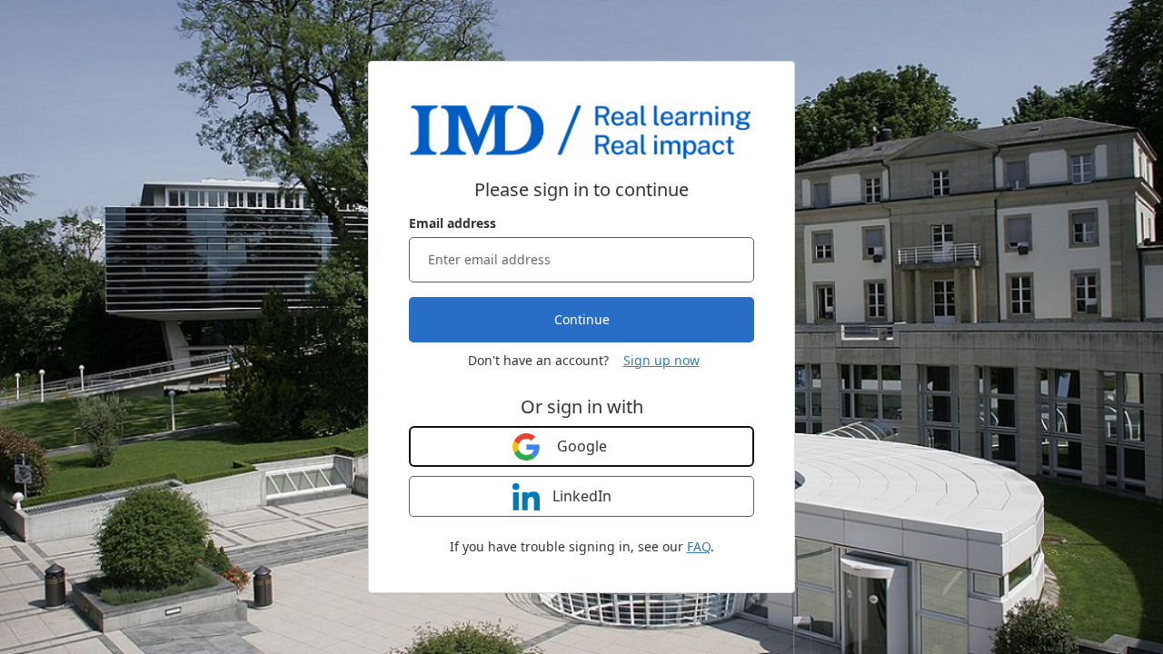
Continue (582, 319)
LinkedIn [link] (581, 496)
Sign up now (661, 360)
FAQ (699, 546)
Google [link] (582, 446)
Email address (452, 223)
